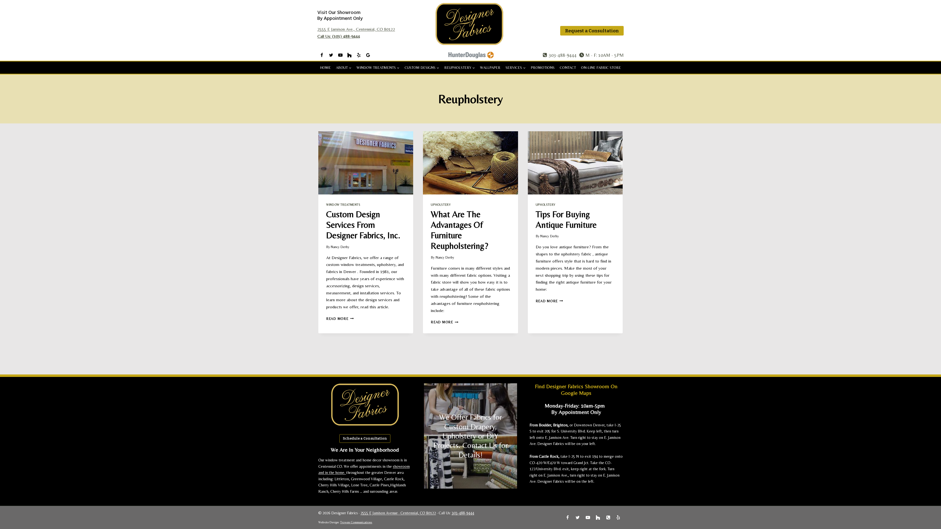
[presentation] (365, 162)
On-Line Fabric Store (601, 67)
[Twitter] (331, 55)
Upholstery (441, 204)
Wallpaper (490, 67)
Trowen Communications (356, 522)
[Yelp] (358, 55)
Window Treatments (343, 204)
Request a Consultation (592, 31)
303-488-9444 (463, 513)
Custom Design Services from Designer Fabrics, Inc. (363, 224)
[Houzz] (349, 55)
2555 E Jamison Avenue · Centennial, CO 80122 (398, 513)
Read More (340, 319)
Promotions (543, 67)
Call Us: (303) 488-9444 (338, 36)
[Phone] (608, 517)
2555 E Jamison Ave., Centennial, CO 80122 (356, 29)
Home (325, 67)
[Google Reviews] (368, 55)
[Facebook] (321, 55)
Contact (568, 67)
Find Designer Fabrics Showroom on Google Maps (576, 389)
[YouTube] (340, 55)
